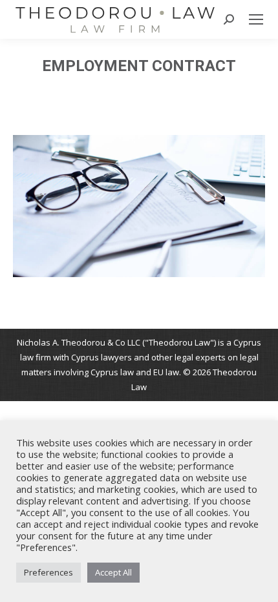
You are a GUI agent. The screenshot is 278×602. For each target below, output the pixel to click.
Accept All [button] (113, 572)
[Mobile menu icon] (256, 19)
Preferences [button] (48, 572)
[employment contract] (139, 206)
